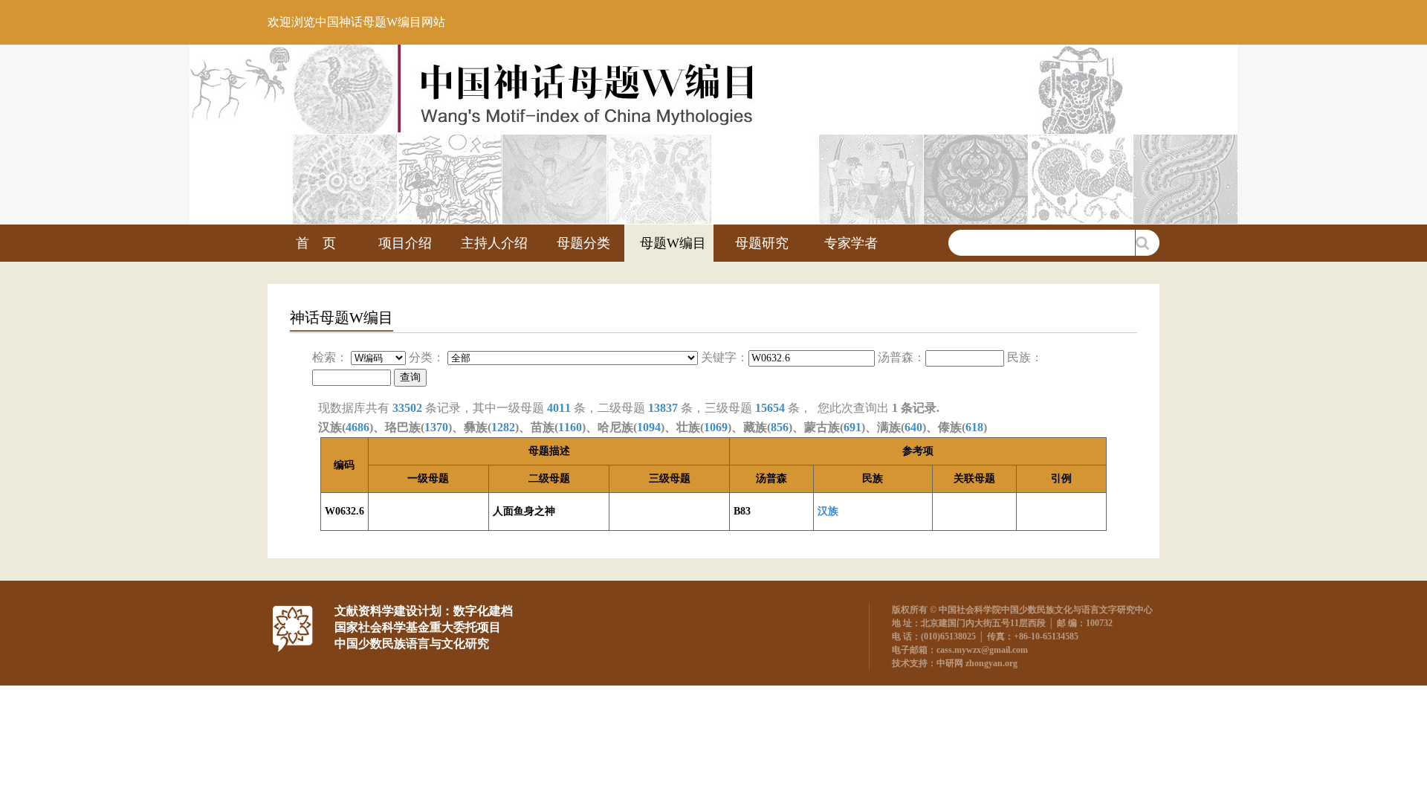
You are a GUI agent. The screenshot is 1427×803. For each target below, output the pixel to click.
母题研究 (762, 243)
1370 (436, 427)
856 (780, 427)
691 (852, 427)
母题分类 (583, 243)
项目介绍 (405, 243)
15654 (770, 408)
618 (974, 427)
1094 (649, 427)
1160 (570, 427)
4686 (357, 427)
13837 (663, 408)
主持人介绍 (494, 243)
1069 (716, 427)
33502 (407, 408)
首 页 (316, 243)
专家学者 (851, 243)
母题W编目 (673, 243)
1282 (503, 427)
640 (913, 427)
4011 (559, 408)
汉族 (828, 511)
